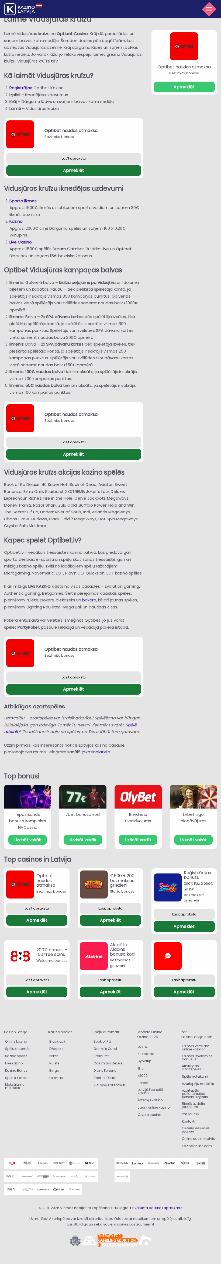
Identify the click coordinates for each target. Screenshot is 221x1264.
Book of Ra (102, 1041)
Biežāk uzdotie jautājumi (193, 1105)
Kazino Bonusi (16, 1070)
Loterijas (56, 1077)
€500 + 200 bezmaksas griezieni (122, 880)
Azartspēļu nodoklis (198, 1083)
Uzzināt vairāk (28, 839)
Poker (53, 1056)
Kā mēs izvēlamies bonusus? (197, 1057)
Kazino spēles (16, 1056)
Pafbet (143, 1083)
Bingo (54, 1070)
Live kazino (14, 1063)
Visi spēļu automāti (109, 1085)
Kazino (16, 221)
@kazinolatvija (96, 752)
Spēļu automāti (17, 1048)
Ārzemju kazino (150, 1100)
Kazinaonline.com (197, 1146)
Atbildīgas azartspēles (191, 1067)
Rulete (54, 1063)
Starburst (101, 1056)
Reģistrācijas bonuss (197, 875)
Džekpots (56, 1048)
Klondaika (146, 1053)
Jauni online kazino (154, 1107)
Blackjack (57, 1041)
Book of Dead (104, 1077)
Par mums (190, 1114)
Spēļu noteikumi (195, 1076)
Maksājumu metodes (15, 1086)
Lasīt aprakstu (74, 158)
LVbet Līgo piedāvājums (193, 818)
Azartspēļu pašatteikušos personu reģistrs (195, 1093)
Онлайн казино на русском (196, 1130)
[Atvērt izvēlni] (209, 9)
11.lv (140, 1068)
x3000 (143, 1075)
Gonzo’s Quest (105, 1048)
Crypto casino (149, 1114)
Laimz (142, 1046)
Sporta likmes (23, 201)
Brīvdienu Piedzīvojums (138, 818)
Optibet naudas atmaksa (71, 130)
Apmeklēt (73, 170)
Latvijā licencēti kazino (150, 1091)
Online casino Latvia (198, 1138)
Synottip (144, 1061)
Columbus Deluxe (108, 1063)
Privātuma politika (145, 1207)
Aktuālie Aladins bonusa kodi (122, 949)
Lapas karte (172, 1207)
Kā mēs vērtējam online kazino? (195, 1047)
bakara (89, 600)
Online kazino (16, 1041)
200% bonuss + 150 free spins (51, 952)
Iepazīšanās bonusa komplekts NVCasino (27, 821)
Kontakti (188, 1121)
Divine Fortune (105, 1070)
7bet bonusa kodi (83, 814)
